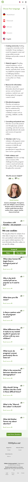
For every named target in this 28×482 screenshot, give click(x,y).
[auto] (23, 2)
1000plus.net (14, 443)
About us (9, 456)
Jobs (18, 473)
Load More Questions (14, 434)
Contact (19, 450)
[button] (4, 228)
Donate (8, 450)
